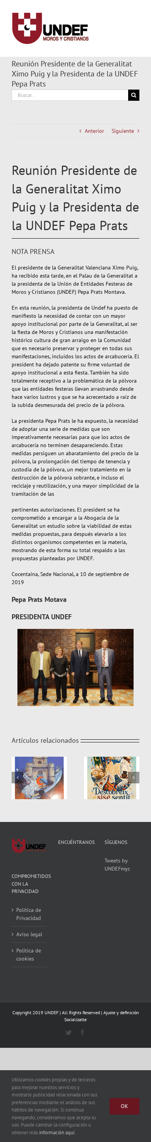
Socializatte (75, 1019)
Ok (124, 1106)
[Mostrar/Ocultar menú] (133, 28)
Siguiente (123, 130)
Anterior (94, 130)
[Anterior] (17, 777)
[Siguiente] (133, 777)
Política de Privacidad (28, 914)
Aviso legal (29, 934)
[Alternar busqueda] (105, 28)
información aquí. (57, 1132)
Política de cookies (28, 954)
